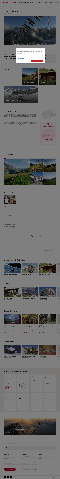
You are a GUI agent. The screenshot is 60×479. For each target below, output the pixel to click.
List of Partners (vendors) (20, 58)
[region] (30, 55)
